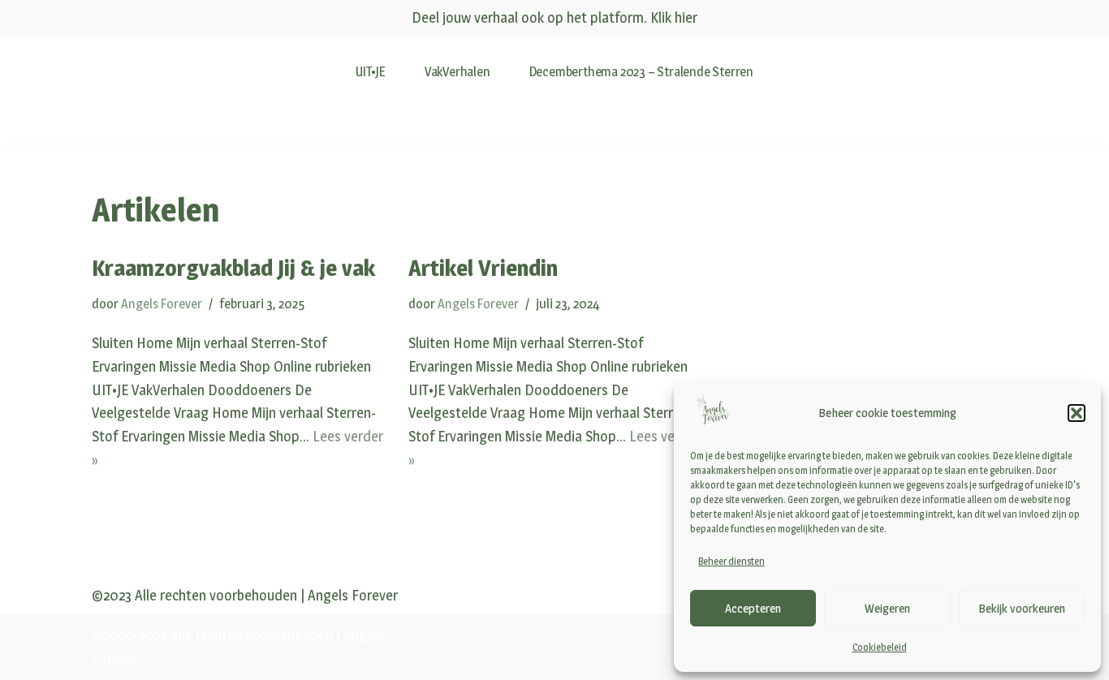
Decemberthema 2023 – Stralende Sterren (641, 71)
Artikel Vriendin (483, 268)
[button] (1076, 413)
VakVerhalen (457, 71)
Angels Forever (161, 303)
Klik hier (673, 17)
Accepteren (753, 608)
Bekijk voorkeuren (1021, 608)
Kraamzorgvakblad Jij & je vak (233, 268)
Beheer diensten (731, 561)
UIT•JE (371, 71)
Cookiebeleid (879, 647)
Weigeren (887, 608)
